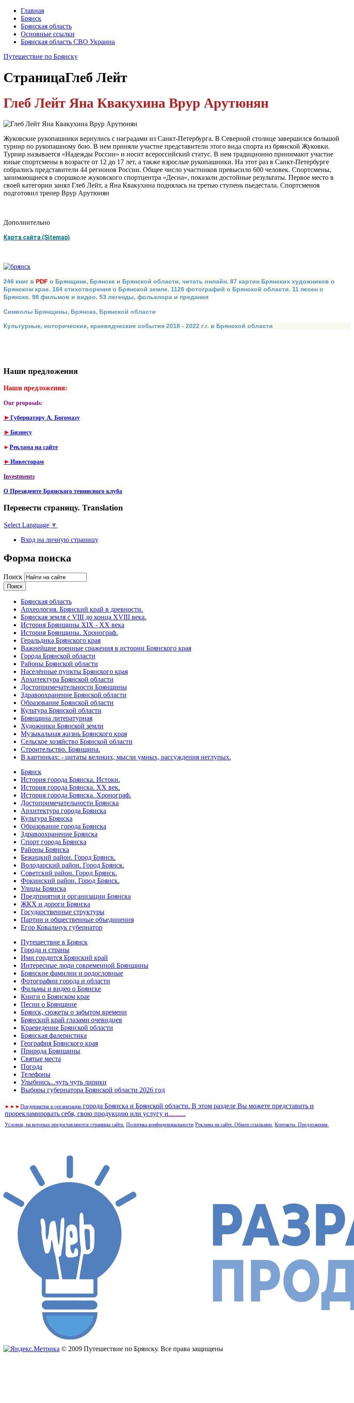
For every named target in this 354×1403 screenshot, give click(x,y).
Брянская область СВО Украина (68, 41)
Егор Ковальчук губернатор (61, 927)
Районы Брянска (45, 849)
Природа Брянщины (50, 1051)
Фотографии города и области (65, 981)
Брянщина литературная (56, 718)
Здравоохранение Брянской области (73, 694)
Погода (31, 1066)
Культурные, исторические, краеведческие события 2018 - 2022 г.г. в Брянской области (138, 325)
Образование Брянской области (67, 702)
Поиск (13, 576)
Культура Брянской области (61, 710)
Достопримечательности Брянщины (74, 687)
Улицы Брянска (43, 888)
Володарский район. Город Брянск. (72, 865)
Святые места (41, 1058)
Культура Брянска (47, 818)
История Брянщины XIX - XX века (72, 624)
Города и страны (45, 949)
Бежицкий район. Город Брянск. (68, 857)
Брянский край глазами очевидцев (71, 1020)
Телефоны (36, 1074)
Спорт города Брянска (53, 841)
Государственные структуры (62, 911)
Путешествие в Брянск (54, 942)
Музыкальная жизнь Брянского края (74, 733)
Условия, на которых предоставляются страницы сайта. (64, 1125)
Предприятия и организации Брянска (76, 896)
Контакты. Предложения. (302, 1125)
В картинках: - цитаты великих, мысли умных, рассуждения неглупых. (126, 757)
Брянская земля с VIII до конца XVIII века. (83, 617)
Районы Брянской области (59, 663)
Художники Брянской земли (62, 726)
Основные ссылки (48, 34)
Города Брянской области (58, 656)
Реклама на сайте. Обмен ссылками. (234, 1125)
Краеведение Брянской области (67, 1027)
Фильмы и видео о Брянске (61, 988)
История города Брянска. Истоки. (70, 779)
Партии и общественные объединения (77, 919)
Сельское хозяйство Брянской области (77, 741)
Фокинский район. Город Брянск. (70, 880)
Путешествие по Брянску (40, 56)
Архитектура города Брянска (63, 810)
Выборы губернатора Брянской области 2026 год (93, 1090)
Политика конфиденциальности (159, 1125)
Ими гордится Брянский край (64, 957)
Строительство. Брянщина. (60, 749)
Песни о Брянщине (49, 1004)
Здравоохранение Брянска (59, 834)
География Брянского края (59, 1043)
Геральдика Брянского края (61, 640)
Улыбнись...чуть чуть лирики (64, 1082)
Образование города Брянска (63, 826)
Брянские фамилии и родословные (72, 973)
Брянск (31, 18)
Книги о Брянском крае (55, 996)
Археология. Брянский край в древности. (82, 609)
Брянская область (46, 26)
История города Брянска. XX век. (70, 787)
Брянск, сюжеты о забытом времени (74, 1012)
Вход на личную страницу (59, 539)
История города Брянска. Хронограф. (76, 795)
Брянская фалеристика (54, 1035)
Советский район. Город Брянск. (69, 873)
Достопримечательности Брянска (70, 803)
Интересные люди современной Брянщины (85, 965)
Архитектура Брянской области (67, 679)
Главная (32, 10)
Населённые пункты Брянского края (74, 671)
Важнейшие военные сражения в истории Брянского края (106, 648)
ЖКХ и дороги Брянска (55, 904)
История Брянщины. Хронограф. (69, 632)
